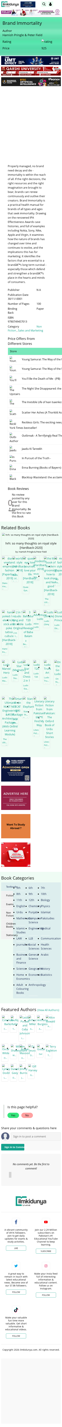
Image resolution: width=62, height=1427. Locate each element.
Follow (16, 1292)
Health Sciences (45, 946)
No (27, 1115)
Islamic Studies (20, 930)
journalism (20, 944)
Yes (13, 1115)
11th (19, 900)
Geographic (33, 968)
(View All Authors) (48, 1010)
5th (18, 888)
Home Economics (20, 977)
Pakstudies (45, 918)
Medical (45, 928)
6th (31, 888)
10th (43, 894)
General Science (33, 956)
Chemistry (33, 906)
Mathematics (20, 918)
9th (31, 894)
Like (16, 1248)
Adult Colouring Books (20, 989)
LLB (31, 938)
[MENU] (58, 4)
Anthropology (33, 985)
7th (43, 888)
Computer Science (33, 920)
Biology (45, 900)
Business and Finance (20, 958)
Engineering (33, 928)
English (20, 906)
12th (31, 900)
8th (18, 894)
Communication (45, 938)
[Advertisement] (31, 121)
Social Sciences (33, 946)
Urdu (19, 912)
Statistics (45, 975)
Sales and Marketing (30, 330)
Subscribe (46, 1251)
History (45, 968)
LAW (19, 938)
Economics (33, 975)
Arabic (45, 954)
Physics (45, 906)
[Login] (50, 4)
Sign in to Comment (14, 1147)
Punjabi (33, 912)
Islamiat (45, 912)
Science (20, 968)
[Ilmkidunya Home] (10, 4)
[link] (28, 4)
